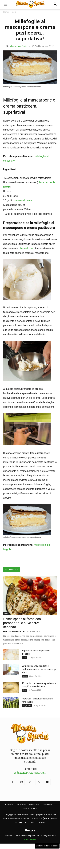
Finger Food (27, 705)
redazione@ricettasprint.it (30, 772)
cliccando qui (26, 248)
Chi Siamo (21, 804)
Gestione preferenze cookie (47, 846)
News (25, 676)
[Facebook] (13, 782)
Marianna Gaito (18, 46)
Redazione (34, 804)
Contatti (9, 804)
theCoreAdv (30, 839)
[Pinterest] (30, 782)
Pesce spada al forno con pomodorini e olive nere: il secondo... (22, 623)
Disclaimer (47, 804)
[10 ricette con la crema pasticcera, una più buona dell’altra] (11, 687)
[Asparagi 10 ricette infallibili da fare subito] (11, 702)
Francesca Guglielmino (14, 631)
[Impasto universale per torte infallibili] (11, 654)
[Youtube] (47, 782)
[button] (5, 4)
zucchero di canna (22, 200)
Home (6, 12)
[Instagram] (21, 782)
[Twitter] (39, 782)
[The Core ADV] (30, 831)
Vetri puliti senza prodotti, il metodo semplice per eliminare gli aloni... (39, 669)
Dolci (14, 12)
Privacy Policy (30, 808)
